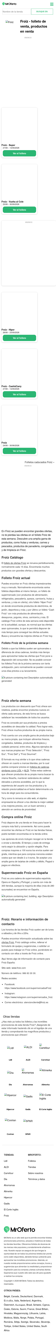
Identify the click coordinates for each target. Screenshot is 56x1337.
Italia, (17, 1300)
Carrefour (8, 1173)
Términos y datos (36, 1179)
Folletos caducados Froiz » (39, 462)
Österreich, (9, 1304)
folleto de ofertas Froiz (15, 563)
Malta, (17, 1317)
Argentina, (37, 1300)
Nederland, (26, 1300)
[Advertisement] (28, 67)
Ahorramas (9, 1185)
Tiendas (32, 1167)
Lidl (5, 1160)
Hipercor (8, 1197)
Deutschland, (27, 1296)
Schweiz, (37, 1304)
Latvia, (43, 1313)
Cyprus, (46, 1304)
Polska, (31, 1317)
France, (31, 1309)
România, (9, 1321)
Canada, (15, 1296)
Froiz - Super (8, 145)
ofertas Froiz (8, 942)
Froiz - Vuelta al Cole (12, 201)
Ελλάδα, (9, 1300)
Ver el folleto (19, 153)
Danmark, (38, 1296)
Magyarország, (21, 1313)
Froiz (4, 442)
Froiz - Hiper (8, 329)
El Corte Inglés (11, 1209)
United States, (19, 1326)
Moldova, (9, 1317)
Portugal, (39, 1317)
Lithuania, (34, 1313)
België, (7, 1296)
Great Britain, (42, 1309)
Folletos (32, 1160)
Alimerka (8, 1191)
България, (20, 1304)
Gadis (7, 1203)
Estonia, (15, 1309)
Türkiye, (8, 1326)
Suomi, (23, 1309)
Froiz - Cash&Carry (11, 386)
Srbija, (17, 1321)
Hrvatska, (9, 1313)
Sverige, (25, 1321)
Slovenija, (45, 1321)
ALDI (26, 770)
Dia (5, 1179)
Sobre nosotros (35, 1173)
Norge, (24, 1317)
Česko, (7, 1309)
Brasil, (29, 1304)
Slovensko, (35, 1321)
